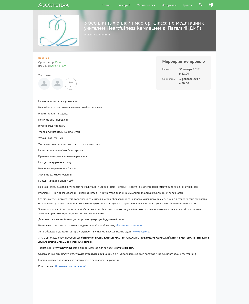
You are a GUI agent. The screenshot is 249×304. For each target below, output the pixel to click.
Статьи (106, 5)
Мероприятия (146, 5)
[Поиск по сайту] (201, 5)
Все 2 (71, 84)
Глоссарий (123, 5)
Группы (187, 5)
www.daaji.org (141, 231)
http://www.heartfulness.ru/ (70, 266)
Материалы (169, 5)
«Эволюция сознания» (129, 225)
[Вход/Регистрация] (211, 5)
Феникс (59, 62)
